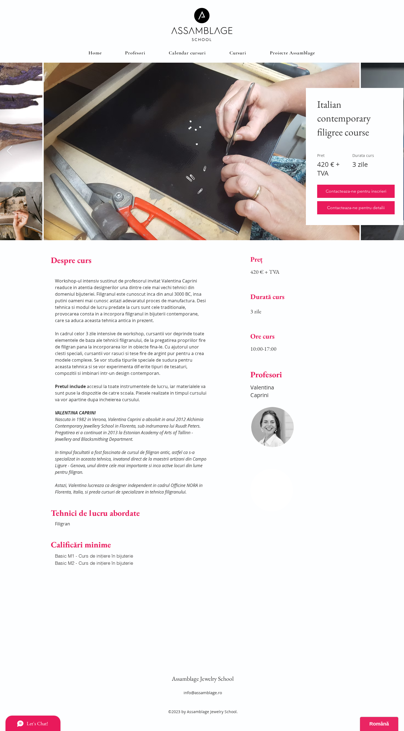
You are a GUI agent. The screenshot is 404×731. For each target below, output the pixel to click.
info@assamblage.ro (203, 692)
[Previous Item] (9, 151)
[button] (238, 53)
